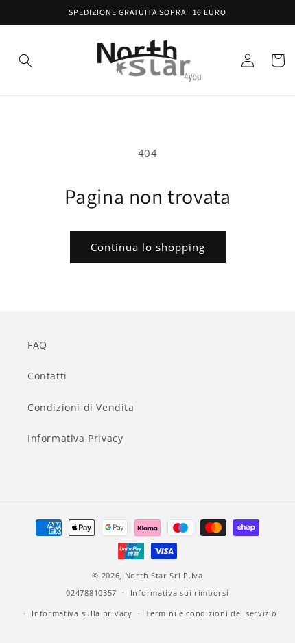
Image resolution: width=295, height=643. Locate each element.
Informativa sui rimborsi (179, 592)
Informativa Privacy (75, 438)
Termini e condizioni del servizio (210, 613)
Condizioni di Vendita (80, 407)
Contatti (47, 375)
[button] (25, 60)
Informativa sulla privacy (82, 613)
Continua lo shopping (148, 247)
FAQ (37, 344)
